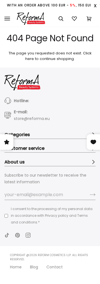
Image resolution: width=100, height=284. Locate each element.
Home (16, 267)
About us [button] (14, 162)
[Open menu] (10, 18)
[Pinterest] (17, 235)
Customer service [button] (24, 148)
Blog (34, 267)
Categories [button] (17, 134)
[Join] (88, 194)
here (29, 58)
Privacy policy (56, 215)
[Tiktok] (6, 235)
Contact (54, 267)
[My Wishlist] (75, 18)
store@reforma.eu (32, 118)
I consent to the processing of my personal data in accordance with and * (51, 215)
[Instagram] (28, 235)
